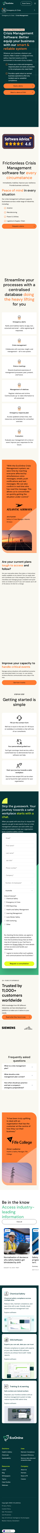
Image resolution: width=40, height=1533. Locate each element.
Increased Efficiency (27, 1455)
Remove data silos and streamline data (28, 1459)
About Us (24, 1470)
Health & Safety (7, 1452)
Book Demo (26, 3)
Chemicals (5, 1455)
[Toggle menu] (34, 10)
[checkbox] (19, 912)
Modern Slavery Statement (10, 1520)
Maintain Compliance (28, 1452)
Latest (4, 1470)
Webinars (5, 1485)
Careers (23, 1479)
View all (19, 1222)
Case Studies (6, 1482)
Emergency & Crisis (8, 15)
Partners (23, 1473)
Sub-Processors (7, 1512)
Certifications (6, 1514)
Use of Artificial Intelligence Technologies (15, 1518)
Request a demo (18, 226)
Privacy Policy (18, 944)
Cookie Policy (6, 1509)
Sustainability (6, 1458)
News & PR (24, 1476)
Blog (3, 1473)
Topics (4, 1479)
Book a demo (18, 86)
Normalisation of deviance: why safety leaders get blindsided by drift (16, 1260)
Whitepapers (6, 1476)
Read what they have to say (16, 1017)
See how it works (19, 682)
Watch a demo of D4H (18, 92)
